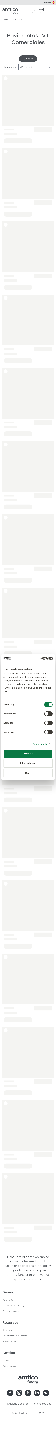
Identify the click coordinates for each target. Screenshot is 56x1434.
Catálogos (7, 1330)
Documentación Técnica (14, 1335)
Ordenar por (9, 67)
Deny (28, 773)
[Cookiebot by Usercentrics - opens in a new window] (40, 658)
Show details (40, 744)
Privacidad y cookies (17, 1403)
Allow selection (28, 763)
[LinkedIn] (37, 1393)
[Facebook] (10, 1393)
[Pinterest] (46, 1393)
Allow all (28, 753)
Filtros (29, 58)
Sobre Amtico (9, 1366)
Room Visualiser (10, 1311)
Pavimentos (8, 1299)
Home (5, 19)
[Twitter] (28, 1393)
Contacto (7, 1360)
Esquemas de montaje (13, 1305)
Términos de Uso (41, 1403)
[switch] (48, 713)
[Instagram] (19, 1393)
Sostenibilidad (9, 1341)
